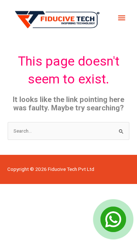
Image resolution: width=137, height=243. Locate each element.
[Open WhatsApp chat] (113, 219)
